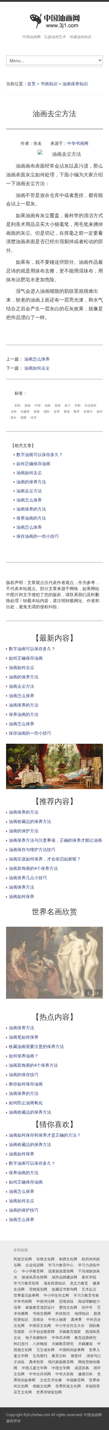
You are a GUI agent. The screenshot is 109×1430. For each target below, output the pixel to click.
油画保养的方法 (31, 509)
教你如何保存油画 (26, 1084)
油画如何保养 (21, 896)
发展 (37, 411)
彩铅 (18, 405)
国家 (24, 417)
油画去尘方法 (29, 491)
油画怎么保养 (37, 359)
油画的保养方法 (31, 482)
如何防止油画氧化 (26, 1102)
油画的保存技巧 (23, 1074)
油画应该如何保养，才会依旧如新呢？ (45, 859)
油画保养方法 (21, 887)
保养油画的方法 (31, 518)
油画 (48, 405)
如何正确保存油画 (33, 463)
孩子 (67, 405)
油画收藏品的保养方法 (30, 821)
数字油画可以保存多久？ (39, 454)
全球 (57, 411)
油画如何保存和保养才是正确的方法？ (45, 1135)
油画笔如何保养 (23, 1037)
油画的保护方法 (23, 831)
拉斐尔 (88, 411)
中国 (38, 405)
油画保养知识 (75, 84)
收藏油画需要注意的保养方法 (36, 1046)
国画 (28, 405)
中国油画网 (93, 1414)
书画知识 (49, 84)
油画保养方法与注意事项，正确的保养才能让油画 (55, 840)
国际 (47, 411)
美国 (57, 405)
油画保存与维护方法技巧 (32, 849)
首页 (31, 84)
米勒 (77, 405)
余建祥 (25, 411)
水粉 (14, 411)
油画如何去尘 (37, 368)
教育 (77, 411)
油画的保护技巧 (23, 1210)
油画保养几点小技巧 (28, 877)
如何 (100, 411)
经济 (34, 417)
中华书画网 (77, 143)
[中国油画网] (54, 21)
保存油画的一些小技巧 (37, 536)
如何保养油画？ (23, 1056)
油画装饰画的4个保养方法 (33, 868)
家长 (14, 417)
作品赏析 (90, 405)
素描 (67, 411)
